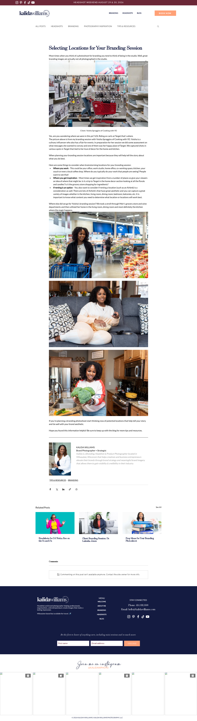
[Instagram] (17, 2)
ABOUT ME (102, 606)
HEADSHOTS (57, 26)
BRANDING (73, 26)
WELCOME (102, 602)
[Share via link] (70, 489)
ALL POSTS (41, 26)
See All (158, 507)
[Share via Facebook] (50, 489)
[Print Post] (76, 489)
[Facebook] (25, 2)
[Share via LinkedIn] (63, 489)
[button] (127, 13)
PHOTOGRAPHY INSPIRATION (98, 26)
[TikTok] (29, 2)
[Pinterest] (21, 2)
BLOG (102, 619)
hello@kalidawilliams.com (141, 609)
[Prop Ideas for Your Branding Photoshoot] (141, 523)
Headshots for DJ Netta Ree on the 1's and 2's (54, 539)
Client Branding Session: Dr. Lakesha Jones (95, 539)
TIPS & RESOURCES (126, 26)
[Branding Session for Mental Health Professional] (98, 523)
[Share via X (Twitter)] (56, 489)
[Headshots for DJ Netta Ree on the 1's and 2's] (55, 523)
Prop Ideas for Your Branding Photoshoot (140, 539)
